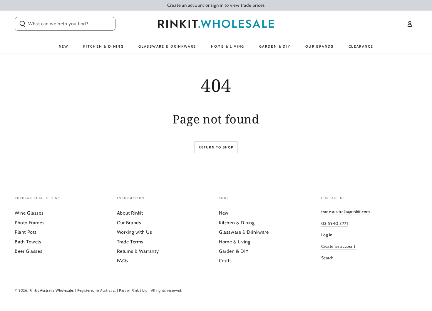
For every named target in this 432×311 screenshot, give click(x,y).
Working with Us (134, 232)
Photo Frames (29, 222)
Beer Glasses (28, 251)
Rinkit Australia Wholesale (51, 290)
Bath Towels (28, 242)
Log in (327, 235)
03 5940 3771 (334, 223)
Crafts (225, 260)
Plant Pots (26, 232)
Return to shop (216, 147)
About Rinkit (130, 213)
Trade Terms (130, 242)
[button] (65, 23)
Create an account (338, 246)
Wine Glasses (29, 213)
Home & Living (234, 242)
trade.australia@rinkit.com (345, 211)
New (224, 213)
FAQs (122, 260)
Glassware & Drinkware (244, 232)
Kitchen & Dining (237, 222)
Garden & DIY (233, 251)
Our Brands (129, 222)
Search (327, 257)
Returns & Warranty (138, 251)
